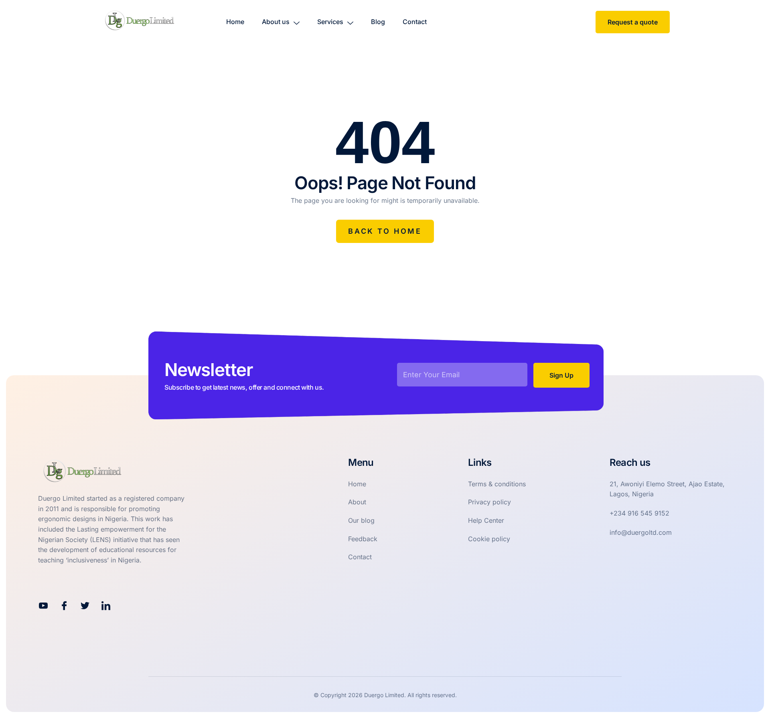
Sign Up (561, 375)
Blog (378, 22)
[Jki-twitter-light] (85, 605)
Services (330, 22)
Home (235, 22)
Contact (415, 22)
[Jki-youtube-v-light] (43, 605)
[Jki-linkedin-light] (105, 605)
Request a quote (633, 22)
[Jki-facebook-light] (64, 605)
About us (276, 22)
